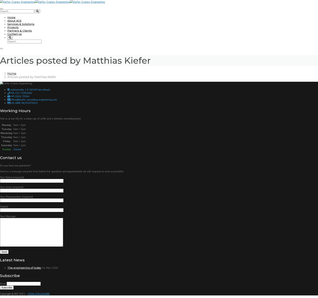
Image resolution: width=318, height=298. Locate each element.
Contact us (14, 34)
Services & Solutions (20, 24)
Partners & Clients (19, 30)
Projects (13, 27)
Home (11, 17)
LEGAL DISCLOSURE (39, 293)
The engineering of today (24, 267)
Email (3, 283)
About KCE (14, 20)
